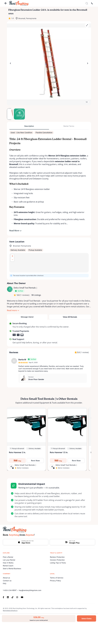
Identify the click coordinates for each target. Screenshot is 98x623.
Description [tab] (29, 126)
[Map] (49, 262)
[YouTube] (22, 597)
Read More (14, 230)
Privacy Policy (55, 581)
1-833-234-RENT (10, 590)
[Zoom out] (12, 259)
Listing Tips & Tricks (58, 563)
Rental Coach (8, 566)
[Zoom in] (12, 256)
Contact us (7, 581)
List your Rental (9, 560)
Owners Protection (57, 560)
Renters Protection (57, 557)
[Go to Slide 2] (16, 114)
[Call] (92, 3)
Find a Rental (8, 557)
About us (6, 578)
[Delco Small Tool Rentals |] (10, 289)
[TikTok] (12, 597)
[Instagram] (17, 597)
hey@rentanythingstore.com (30, 590)
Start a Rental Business (12, 568)
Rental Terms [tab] (68, 126)
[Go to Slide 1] (10, 114)
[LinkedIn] (7, 597)
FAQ (4, 583)
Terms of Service (56, 578)
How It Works (8, 563)
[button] (49, 63)
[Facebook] (4, 597)
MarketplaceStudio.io (10, 610)
